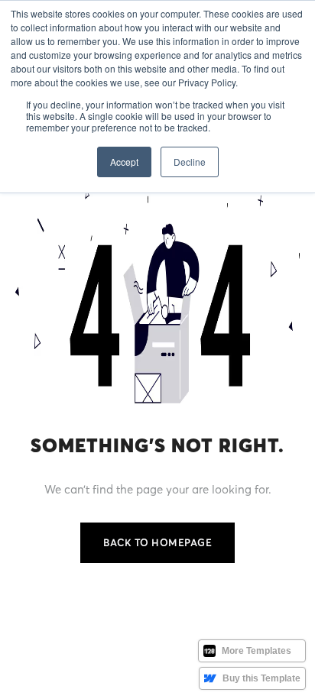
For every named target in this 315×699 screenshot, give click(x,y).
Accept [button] (124, 161)
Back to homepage (157, 542)
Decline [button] (190, 161)
